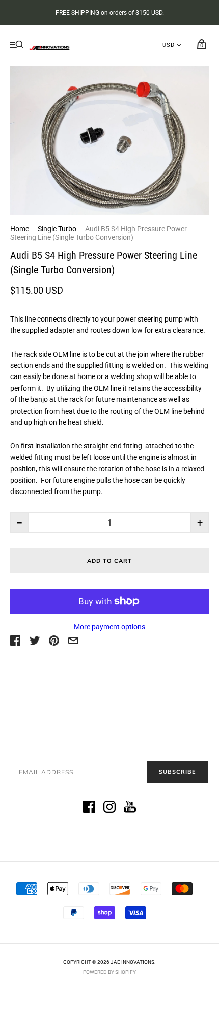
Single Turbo (57, 229)
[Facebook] (89, 808)
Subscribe (177, 771)
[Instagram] (109, 808)
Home (19, 229)
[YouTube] (130, 808)
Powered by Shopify (109, 972)
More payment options (109, 627)
